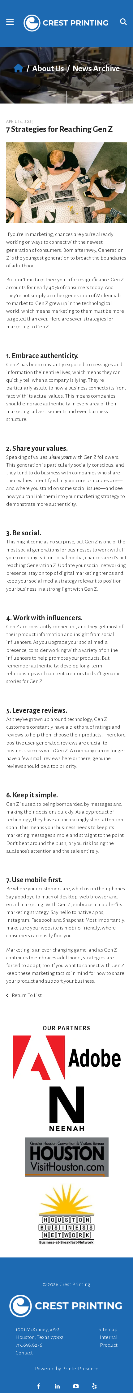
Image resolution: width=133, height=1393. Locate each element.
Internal (109, 1337)
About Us (48, 68)
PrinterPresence (80, 1369)
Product (109, 1345)
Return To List (26, 995)
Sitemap (108, 1329)
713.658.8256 (28, 1345)
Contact (24, 1353)
